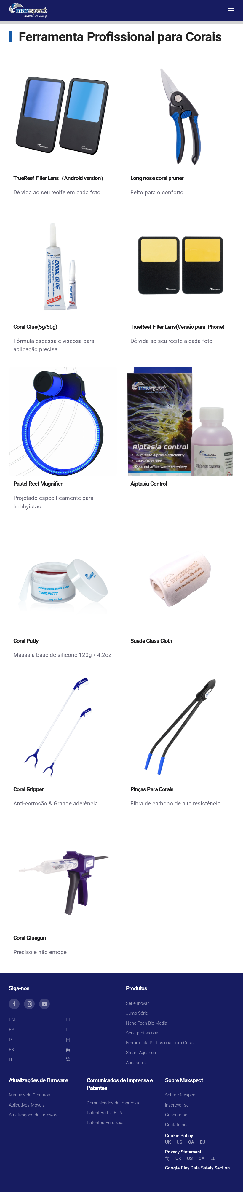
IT (11, 1059)
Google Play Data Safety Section (197, 1168)
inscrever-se (177, 1105)
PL (68, 1029)
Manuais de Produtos (29, 1095)
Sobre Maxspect (181, 1095)
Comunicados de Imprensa (113, 1103)
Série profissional (142, 1033)
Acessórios (137, 1062)
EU (202, 1142)
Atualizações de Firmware (34, 1115)
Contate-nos (177, 1124)
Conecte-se (176, 1115)
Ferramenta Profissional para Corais (161, 1042)
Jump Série (137, 1013)
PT (11, 1039)
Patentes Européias (106, 1122)
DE (68, 1020)
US (179, 1142)
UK (168, 1142)
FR (11, 1049)
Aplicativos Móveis (27, 1105)
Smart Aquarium (141, 1052)
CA (191, 1142)
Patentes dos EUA (104, 1112)
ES (11, 1029)
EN (12, 1020)
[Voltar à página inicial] (28, 10)
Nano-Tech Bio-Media (146, 1023)
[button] (231, 10)
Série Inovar (137, 1003)
